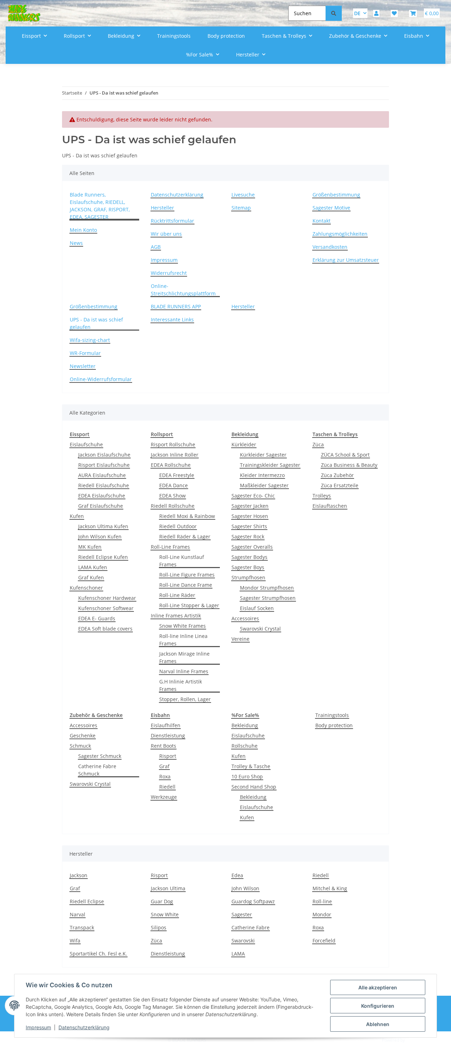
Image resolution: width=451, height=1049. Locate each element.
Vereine (240, 638)
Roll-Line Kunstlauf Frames (181, 561)
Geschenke (82, 735)
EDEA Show (172, 495)
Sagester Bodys (249, 557)
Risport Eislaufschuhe (104, 465)
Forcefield (324, 940)
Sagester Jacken (249, 505)
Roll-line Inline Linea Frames (183, 640)
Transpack (82, 927)
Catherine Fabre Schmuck (97, 770)
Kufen (77, 516)
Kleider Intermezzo (262, 475)
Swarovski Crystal (260, 628)
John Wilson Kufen (100, 536)
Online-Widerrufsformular (101, 379)
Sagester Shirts (249, 526)
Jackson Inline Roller (174, 454)
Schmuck (80, 745)
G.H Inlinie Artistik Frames (180, 685)
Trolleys (322, 495)
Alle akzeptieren (377, 987)
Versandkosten (330, 246)
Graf (164, 766)
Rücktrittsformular (172, 220)
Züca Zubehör (337, 475)
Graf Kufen (91, 577)
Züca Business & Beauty (349, 465)
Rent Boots (163, 745)
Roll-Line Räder (177, 595)
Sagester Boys (247, 567)
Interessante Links (172, 319)
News (76, 243)
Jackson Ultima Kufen (103, 526)
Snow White (165, 914)
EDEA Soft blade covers (105, 628)
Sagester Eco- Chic (253, 495)
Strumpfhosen (248, 577)
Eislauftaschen (330, 505)
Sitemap (241, 207)
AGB (156, 246)
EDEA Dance (173, 485)
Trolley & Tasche (250, 766)
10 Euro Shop (247, 776)
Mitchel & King (330, 888)
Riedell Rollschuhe (172, 505)
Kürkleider (243, 444)
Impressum (38, 1027)
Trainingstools (332, 715)
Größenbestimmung (336, 194)
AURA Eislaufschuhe (102, 475)
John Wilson (245, 888)
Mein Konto (83, 230)
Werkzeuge (164, 797)
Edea (237, 875)
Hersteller (162, 207)
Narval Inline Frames (183, 671)
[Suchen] (334, 13)
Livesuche (243, 194)
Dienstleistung (168, 735)
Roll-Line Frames (170, 546)
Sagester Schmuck (99, 756)
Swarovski (243, 940)
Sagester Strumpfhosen (268, 598)
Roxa (165, 776)
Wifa (75, 940)
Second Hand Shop (253, 786)
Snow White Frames (182, 625)
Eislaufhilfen (165, 725)
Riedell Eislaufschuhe (103, 485)
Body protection (334, 725)
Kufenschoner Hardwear (107, 598)
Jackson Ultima (168, 888)
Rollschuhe (244, 745)
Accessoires (245, 618)
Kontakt (321, 220)
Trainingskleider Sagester (270, 465)
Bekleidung (244, 725)
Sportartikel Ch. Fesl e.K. (98, 953)
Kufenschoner (86, 587)
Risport (167, 756)
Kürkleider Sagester (263, 454)
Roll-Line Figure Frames (187, 574)
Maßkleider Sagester (264, 485)
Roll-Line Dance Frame (185, 584)
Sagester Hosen (249, 516)
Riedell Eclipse (87, 901)
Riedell (167, 786)
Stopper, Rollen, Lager (185, 699)
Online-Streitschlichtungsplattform (183, 290)
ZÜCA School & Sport (345, 454)
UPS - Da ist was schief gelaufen (96, 323)
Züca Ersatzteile (339, 485)
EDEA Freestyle (176, 475)
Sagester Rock (247, 536)
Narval (77, 914)
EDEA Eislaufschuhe (101, 495)
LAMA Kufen (92, 567)
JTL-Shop (414, 1040)
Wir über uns (166, 233)
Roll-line (322, 901)
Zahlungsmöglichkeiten (340, 233)
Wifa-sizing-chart (90, 340)
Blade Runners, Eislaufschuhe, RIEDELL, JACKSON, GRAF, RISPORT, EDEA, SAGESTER (100, 205)
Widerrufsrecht (169, 273)
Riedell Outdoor (178, 526)
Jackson (78, 875)
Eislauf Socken (257, 608)
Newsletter (82, 366)
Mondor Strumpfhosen (267, 587)
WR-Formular (85, 353)
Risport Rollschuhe (173, 444)
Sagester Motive (331, 207)
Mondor (322, 914)
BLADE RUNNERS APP (176, 306)
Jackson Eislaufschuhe (104, 454)
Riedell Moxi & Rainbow (187, 516)
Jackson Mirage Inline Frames (184, 657)
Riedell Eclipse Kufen (103, 557)
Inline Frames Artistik (176, 615)
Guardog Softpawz (253, 901)
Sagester (241, 914)
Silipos (158, 927)
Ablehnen (377, 1024)
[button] (376, 13)
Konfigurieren (377, 1006)
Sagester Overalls (252, 546)
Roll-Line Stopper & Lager (189, 605)
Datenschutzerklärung (84, 1027)
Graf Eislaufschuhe (100, 505)
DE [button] (357, 13)
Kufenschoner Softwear (106, 608)
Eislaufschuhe (86, 444)
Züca (318, 444)
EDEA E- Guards (96, 618)
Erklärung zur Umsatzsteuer (346, 260)
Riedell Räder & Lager (184, 536)
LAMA (238, 953)
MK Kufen (89, 546)
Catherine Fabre (250, 927)
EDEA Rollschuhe (171, 465)
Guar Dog (162, 901)
